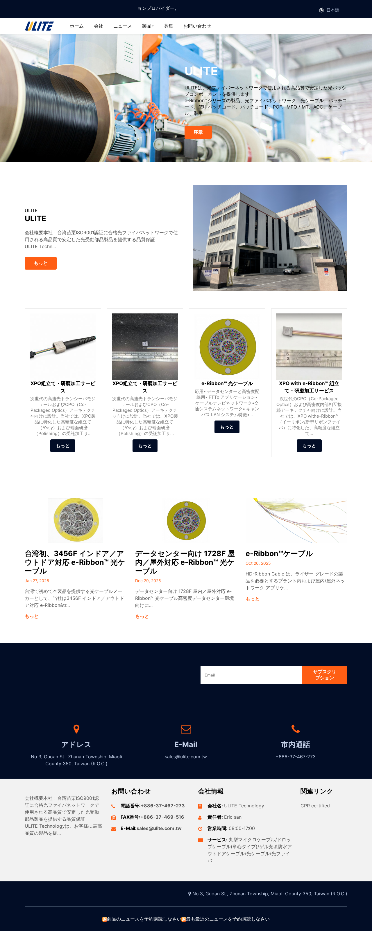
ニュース (122, 26)
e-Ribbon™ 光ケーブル (227, 383)
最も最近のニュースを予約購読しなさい (228, 919)
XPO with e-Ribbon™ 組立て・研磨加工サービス (309, 387)
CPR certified (315, 806)
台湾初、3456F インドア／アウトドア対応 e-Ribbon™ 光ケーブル (75, 562)
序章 (198, 132)
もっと (41, 263)
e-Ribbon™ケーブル (279, 553)
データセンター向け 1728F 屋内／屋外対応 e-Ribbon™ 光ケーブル (185, 562)
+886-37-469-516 (162, 817)
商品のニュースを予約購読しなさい (144, 919)
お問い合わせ (197, 26)
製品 (146, 26)
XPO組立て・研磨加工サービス (63, 387)
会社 (98, 26)
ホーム (77, 26)
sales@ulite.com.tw (159, 828)
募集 (168, 26)
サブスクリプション (324, 674)
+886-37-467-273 (163, 806)
